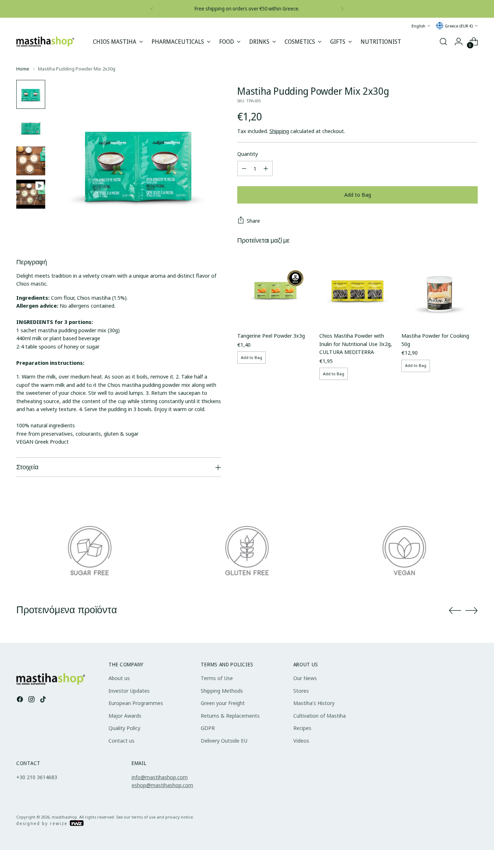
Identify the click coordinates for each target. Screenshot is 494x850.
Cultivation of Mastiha (319, 715)
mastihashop (64, 817)
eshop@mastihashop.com (162, 785)
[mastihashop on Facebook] (20, 700)
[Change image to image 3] (30, 160)
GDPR (208, 727)
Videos (301, 740)
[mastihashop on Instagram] (32, 700)
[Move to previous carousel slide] (455, 611)
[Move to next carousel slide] (471, 610)
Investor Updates (129, 690)
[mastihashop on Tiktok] (43, 700)
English (418, 25)
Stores (301, 690)
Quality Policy (124, 727)
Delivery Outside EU (224, 740)
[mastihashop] (45, 41)
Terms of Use (217, 678)
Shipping (279, 130)
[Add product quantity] (265, 168)
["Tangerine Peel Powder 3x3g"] (275, 287)
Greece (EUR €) (459, 25)
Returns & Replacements (230, 715)
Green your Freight (223, 702)
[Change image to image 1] (30, 94)
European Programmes (135, 702)
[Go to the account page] (458, 41)
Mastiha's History (314, 702)
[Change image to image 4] (30, 194)
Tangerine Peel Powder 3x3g (271, 335)
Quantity (247, 153)
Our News (305, 678)
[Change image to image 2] (30, 127)
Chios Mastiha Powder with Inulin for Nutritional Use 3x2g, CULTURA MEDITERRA (355, 343)
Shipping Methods (222, 690)
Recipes (302, 727)
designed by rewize (42, 823)
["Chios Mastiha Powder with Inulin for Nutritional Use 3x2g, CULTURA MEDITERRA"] (357, 287)
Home (22, 68)
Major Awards (124, 715)
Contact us (121, 740)
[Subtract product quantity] (244, 168)
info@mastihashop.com (160, 777)
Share (253, 220)
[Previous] (152, 9)
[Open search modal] (443, 41)
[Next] (342, 9)
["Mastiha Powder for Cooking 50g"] (439, 287)
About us (119, 678)
